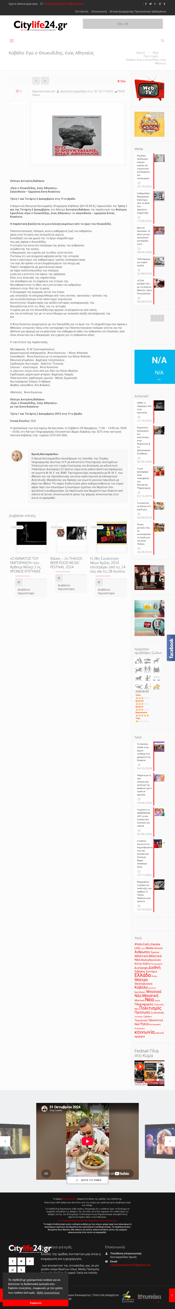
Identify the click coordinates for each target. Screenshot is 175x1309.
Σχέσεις (148, 1016)
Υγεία (138, 695)
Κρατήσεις (140, 992)
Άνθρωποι (142, 952)
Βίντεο (138, 963)
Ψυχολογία (139, 1028)
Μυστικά (139, 1000)
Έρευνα (155, 952)
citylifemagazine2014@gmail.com (64, 3)
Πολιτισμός (151, 56)
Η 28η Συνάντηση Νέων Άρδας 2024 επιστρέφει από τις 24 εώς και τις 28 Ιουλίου (107, 565)
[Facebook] (146, 3)
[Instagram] (160, 3)
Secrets (158, 948)
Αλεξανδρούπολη (151, 959)
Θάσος (154, 976)
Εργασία (139, 707)
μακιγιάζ (159, 1033)
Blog (155, 52)
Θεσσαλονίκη (143, 983)
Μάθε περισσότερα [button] (48, 1292)
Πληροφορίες (144, 1004)
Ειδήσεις (139, 971)
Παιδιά (157, 1001)
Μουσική (150, 995)
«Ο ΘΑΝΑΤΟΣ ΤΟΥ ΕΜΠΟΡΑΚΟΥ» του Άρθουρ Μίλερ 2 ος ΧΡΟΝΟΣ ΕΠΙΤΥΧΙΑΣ (25, 565)
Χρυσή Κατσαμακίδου (73, 91)
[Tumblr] (164, 3)
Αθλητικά (141, 956)
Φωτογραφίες (155, 1024)
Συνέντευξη (157, 1012)
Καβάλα (141, 987)
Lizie (143, 948)
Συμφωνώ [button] (35, 1302)
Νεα (149, 999)
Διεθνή (154, 967)
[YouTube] (155, 3)
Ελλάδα (142, 975)
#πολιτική (141, 944)
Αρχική (140, 52)
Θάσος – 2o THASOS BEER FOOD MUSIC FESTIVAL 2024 (66, 562)
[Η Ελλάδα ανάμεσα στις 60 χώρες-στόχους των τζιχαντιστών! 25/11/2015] (172, 1295)
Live (137, 948)
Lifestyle (154, 944)
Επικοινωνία (99, 11)
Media (149, 948)
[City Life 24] (40, 25)
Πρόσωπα (142, 1012)
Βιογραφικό (156, 964)
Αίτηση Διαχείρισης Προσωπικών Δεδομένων (138, 11)
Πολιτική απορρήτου (106, 1295)
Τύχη (138, 718)
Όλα (122, 81)
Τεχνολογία (141, 1020)
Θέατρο (141, 979)
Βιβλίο (147, 963)
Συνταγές (138, 1017)
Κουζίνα (152, 988)
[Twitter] (150, 3)
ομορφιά (139, 1036)
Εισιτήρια (151, 971)
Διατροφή (141, 968)
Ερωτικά (140, 701)
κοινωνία (144, 1032)
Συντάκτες (82, 11)
